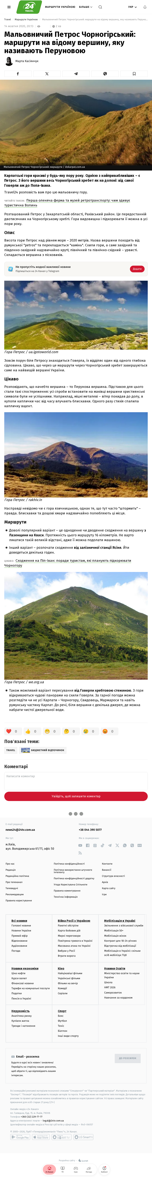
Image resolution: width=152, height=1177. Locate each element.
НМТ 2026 (109, 987)
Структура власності (113, 876)
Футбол (62, 1020)
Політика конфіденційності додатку (74, 878)
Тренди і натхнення (23, 1025)
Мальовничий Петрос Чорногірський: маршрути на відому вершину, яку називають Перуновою (95, 19)
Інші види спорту (68, 1035)
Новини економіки (24, 968)
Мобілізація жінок (115, 935)
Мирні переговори (69, 935)
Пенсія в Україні (21, 998)
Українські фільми (69, 978)
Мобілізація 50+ (113, 930)
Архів (105, 882)
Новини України (21, 930)
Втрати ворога (66, 955)
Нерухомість (20, 1011)
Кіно (61, 968)
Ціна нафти (18, 973)
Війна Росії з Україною (74, 921)
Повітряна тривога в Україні (75, 940)
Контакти (107, 864)
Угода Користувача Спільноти (70, 884)
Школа (108, 982)
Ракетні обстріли (68, 925)
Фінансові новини (22, 983)
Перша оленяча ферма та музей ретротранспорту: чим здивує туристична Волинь (67, 202)
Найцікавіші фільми (70, 973)
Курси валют (19, 978)
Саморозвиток (113, 992)
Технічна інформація (65, 897)
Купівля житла (20, 1020)
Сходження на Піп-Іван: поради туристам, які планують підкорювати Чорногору (67, 563)
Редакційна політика (17, 876)
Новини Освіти (114, 968)
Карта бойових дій (69, 930)
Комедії (62, 988)
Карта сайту (108, 888)
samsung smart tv (83, 1137)
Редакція (11, 870)
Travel (8, 19)
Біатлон (62, 1030)
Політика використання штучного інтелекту (73, 871)
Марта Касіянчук (26, 61)
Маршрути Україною (60, 7)
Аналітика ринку (21, 1015)
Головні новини (21, 925)
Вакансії (106, 870)
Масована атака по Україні (74, 945)
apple (41, 1137)
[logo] (29, 7)
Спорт (62, 1011)
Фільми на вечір (68, 983)
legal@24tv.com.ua (53, 1120)
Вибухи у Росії (66, 950)
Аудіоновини (19, 945)
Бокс (60, 1015)
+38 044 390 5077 (90, 830)
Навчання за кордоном (118, 997)
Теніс (61, 1025)
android (20, 1137)
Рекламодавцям (15, 894)
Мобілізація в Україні (119, 921)
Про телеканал (14, 882)
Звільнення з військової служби (123, 925)
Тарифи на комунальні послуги (30, 988)
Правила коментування (67, 891)
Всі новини (19, 921)
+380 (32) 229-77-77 (31, 1116)
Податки (16, 993)
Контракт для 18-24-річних (120, 940)
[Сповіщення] (145, 7)
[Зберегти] (134, 74)
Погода (15, 950)
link (80, 845)
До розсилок (127, 1058)
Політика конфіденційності (69, 864)
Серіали (62, 993)
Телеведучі (12, 888)
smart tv (62, 1137)
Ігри (104, 894)
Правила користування (19, 900)
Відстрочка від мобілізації (120, 945)
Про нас (10, 864)
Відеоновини (19, 940)
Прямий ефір (19, 935)
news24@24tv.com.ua (20, 830)
